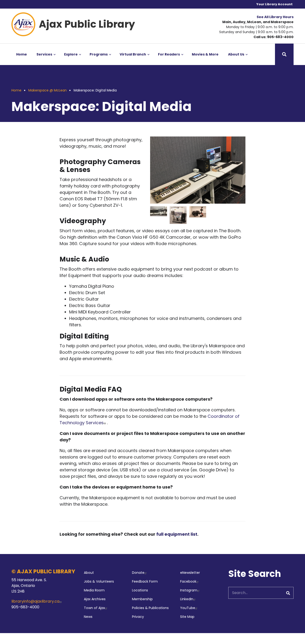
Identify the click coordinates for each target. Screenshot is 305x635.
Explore (73, 58)
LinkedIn (186, 599)
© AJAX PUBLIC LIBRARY (43, 571)
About (89, 572)
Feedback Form (145, 581)
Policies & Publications (150, 607)
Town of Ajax (94, 607)
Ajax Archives (95, 599)
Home (21, 54)
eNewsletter (190, 572)
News (88, 616)
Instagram (188, 590)
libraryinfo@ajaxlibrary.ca (35, 601)
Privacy (138, 616)
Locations (140, 590)
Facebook (188, 581)
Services (46, 58)
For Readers (171, 58)
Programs (101, 58)
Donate (138, 572)
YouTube (187, 607)
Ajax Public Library (87, 24)
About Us (238, 58)
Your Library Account (274, 4)
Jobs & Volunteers (99, 581)
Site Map (187, 616)
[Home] (23, 23)
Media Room (94, 590)
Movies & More (205, 54)
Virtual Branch (135, 58)
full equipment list (176, 534)
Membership (142, 599)
